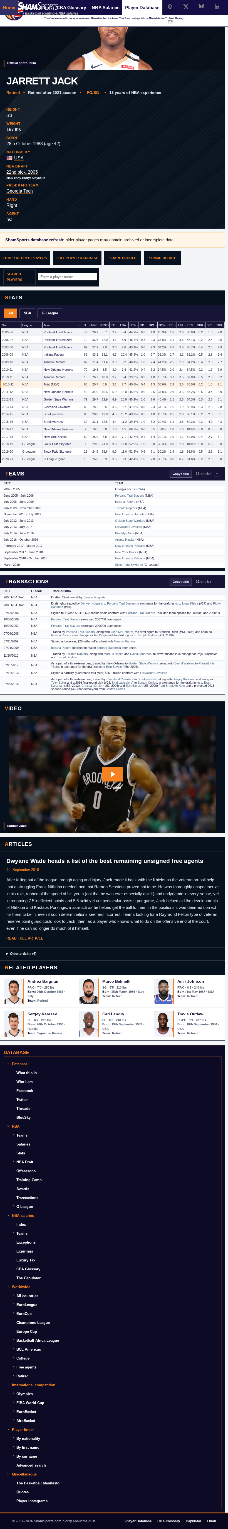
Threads (23, 1108)
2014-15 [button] (7, 414)
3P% (161, 325)
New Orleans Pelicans (59, 429)
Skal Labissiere (122, 682)
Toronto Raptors (55, 362)
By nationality (28, 1438)
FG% (133, 325)
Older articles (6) (23, 954)
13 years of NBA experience (135, 92)
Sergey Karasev (183, 679)
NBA (27, 313)
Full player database (77, 258)
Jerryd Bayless (147, 635)
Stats (20, 1153)
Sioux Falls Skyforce (57, 444)
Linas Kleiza (190, 603)
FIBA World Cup (30, 1403)
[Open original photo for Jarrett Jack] (112, 35)
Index (21, 1224)
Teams (22, 1135)
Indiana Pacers (54, 354)
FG (113, 325)
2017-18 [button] (7, 436)
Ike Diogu (100, 635)
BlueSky (23, 1117)
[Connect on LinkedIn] (217, 6)
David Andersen (141, 654)
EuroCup (24, 1314)
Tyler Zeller (58, 682)
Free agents (26, 1367)
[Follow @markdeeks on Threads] (170, 6)
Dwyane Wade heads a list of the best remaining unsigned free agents (104, 861)
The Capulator (36, 7)
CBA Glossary (71, 7)
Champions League (33, 1323)
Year (5, 325)
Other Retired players (25, 258)
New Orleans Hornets (58, 369)
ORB (200, 325)
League (27, 325)
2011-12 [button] (7, 392)
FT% (190, 325)
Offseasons (26, 1171)
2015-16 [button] (7, 421)
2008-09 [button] (7, 354)
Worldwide (21, 1287)
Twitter (22, 1100)
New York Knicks (55, 436)
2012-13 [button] (7, 399)
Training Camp (29, 1180)
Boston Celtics (147, 682)
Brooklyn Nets (53, 414)
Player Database (142, 7)
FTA (180, 325)
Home (9, 7)
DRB (209, 325)
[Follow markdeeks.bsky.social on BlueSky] (201, 6)
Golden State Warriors (59, 399)
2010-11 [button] (7, 369)
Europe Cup (26, 1331)
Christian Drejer (92, 685)
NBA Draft (24, 1162)
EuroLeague (26, 1305)
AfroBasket (25, 1421)
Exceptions (26, 1242)
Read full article (24, 938)
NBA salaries (23, 1216)
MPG (94, 325)
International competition (33, 1385)
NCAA (139, 489)
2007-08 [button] (7, 347)
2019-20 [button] (7, 451)
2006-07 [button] (7, 339)
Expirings (24, 1251)
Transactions (27, 1198)
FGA (123, 325)
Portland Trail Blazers (58, 332)
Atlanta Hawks (125, 539)
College (22, 1358)
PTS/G (104, 325)
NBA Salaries (106, 7)
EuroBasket (26, 1412)
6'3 (9, 115)
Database (20, 1064)
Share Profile (122, 258)
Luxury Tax (25, 1260)
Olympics (24, 1394)
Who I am (24, 1082)
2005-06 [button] (7, 332)
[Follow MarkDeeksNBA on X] (186, 6)
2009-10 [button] (7, 362)
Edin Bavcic (114, 666)
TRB (219, 325)
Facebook (24, 1091)
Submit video (17, 825)
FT (171, 325)
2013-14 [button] (7, 407)
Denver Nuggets (94, 597)
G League (50, 313)
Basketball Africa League (37, 1340)
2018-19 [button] (7, 444)
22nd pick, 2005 (22, 172)
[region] (112, 392)
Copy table (181, 473)
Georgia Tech (19, 191)
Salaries (23, 1144)
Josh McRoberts (122, 632)
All (10, 313)
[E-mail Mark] (170, 22)
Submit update (162, 258)
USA (19, 158)
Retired (13, 92)
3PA (152, 325)
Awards (22, 1189)
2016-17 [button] (7, 429)
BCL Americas (28, 1349)
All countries (27, 1296)
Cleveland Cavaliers (57, 407)
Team (47, 325)
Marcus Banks (113, 654)
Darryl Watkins (184, 663)
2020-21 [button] (7, 459)
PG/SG (93, 92)
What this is (26, 1073)
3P (142, 325)
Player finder (23, 1430)
